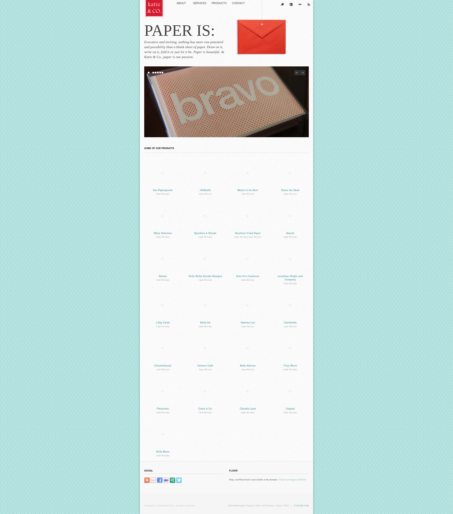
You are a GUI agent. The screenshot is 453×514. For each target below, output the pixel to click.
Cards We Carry (163, 193)
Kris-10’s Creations (247, 276)
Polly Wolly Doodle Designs (205, 276)
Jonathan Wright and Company (290, 277)
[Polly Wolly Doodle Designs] (205, 258)
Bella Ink (205, 322)
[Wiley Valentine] (162, 215)
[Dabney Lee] (247, 305)
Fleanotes (163, 408)
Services (199, 3)
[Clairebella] (290, 305)
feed (308, 4)
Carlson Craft (205, 365)
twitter (282, 4)
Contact (238, 3)
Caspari (290, 408)
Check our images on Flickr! (292, 479)
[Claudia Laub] (247, 391)
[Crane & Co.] (205, 391)
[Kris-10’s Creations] (247, 258)
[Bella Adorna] (247, 348)
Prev (297, 72)
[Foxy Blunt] (290, 348)
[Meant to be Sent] (247, 172)
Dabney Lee (248, 322)
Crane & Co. (205, 408)
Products (219, 3)
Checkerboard (162, 365)
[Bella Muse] (162, 434)
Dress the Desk (290, 190)
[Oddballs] (205, 172)
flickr (300, 4)
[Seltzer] (162, 258)
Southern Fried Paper (248, 233)
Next (302, 72)
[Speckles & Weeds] (205, 215)
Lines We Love (205, 193)
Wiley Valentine (163, 233)
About (181, 3)
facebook (291, 4)
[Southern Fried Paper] (247, 215)
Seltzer (163, 276)
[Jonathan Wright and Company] (290, 258)
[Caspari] (290, 391)
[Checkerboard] (162, 348)
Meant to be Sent (247, 190)
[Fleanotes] (162, 391)
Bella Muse (163, 451)
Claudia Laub (248, 408)
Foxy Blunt (290, 365)
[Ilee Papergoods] (162, 172)
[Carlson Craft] (205, 348)
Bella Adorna (248, 365)
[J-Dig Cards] (162, 305)
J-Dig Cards (163, 322)
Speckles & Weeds (205, 233)
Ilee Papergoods (163, 190)
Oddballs (205, 190)
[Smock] (290, 215)
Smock (290, 233)
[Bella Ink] (205, 305)
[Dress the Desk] (290, 172)
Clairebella (290, 322)
